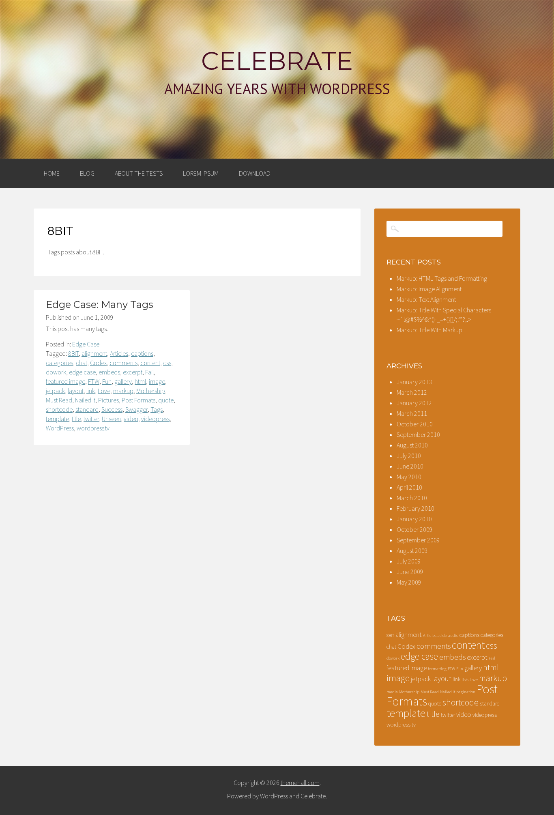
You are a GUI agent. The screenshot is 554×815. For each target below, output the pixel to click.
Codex (98, 363)
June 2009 (410, 572)
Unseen (111, 419)
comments (123, 363)
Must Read (59, 400)
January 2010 (414, 519)
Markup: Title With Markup (429, 330)
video (131, 419)
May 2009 (409, 582)
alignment (94, 353)
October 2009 (415, 529)
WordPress (60, 428)
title (76, 419)
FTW (93, 381)
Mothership (150, 391)
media (392, 692)
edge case (82, 372)
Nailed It (85, 400)
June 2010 (410, 466)
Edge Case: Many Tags (99, 304)
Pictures (108, 400)
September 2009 (418, 540)
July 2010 (409, 456)
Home (52, 173)
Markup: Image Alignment (429, 289)
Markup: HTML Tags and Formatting (442, 278)
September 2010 (418, 434)
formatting (437, 668)
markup (123, 391)
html (140, 381)
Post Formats (138, 400)
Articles (119, 353)
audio (453, 635)
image (157, 381)
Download (255, 173)
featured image (65, 381)
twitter (91, 419)
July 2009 (409, 561)
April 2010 (409, 487)
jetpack (55, 391)
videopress (155, 419)
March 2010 (412, 498)
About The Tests (139, 173)
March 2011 (412, 413)
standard (87, 409)
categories (59, 363)
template (57, 419)
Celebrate (277, 61)
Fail (149, 372)
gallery (123, 381)
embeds (109, 372)
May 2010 (409, 477)
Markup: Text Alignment (426, 299)
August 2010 (412, 445)
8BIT (73, 353)
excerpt (132, 372)
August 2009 (412, 550)
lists (465, 679)
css (167, 363)
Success (111, 409)
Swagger (136, 409)
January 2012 (414, 403)
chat (81, 363)
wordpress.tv (93, 428)
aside (442, 635)
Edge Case (85, 344)
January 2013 (414, 382)
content (150, 363)
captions (142, 353)
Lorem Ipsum (201, 173)
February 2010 (415, 508)
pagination (465, 692)
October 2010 (415, 424)
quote (166, 400)
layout (76, 391)
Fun (107, 381)
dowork (56, 372)
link (90, 391)
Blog (87, 173)
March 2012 (412, 392)
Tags (156, 409)
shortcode (59, 409)
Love (104, 391)
